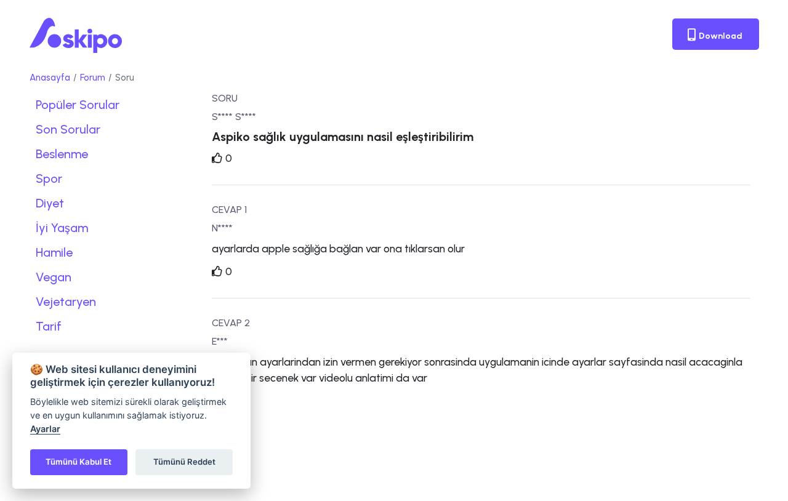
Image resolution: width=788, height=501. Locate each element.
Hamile (54, 252)
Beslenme (62, 153)
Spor (49, 178)
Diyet (50, 203)
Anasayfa (50, 77)
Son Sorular (68, 129)
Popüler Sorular (77, 104)
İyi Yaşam (62, 227)
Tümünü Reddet (184, 462)
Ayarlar (45, 428)
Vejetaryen (66, 301)
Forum (92, 77)
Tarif (49, 326)
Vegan (53, 277)
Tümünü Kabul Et (78, 462)
